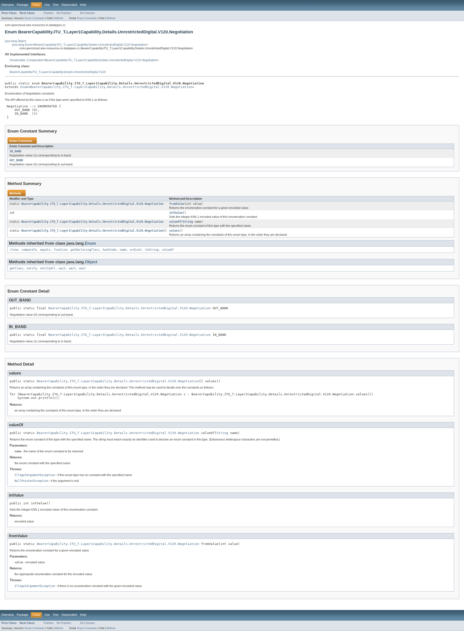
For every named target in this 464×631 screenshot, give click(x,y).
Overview (7, 5)
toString (152, 249)
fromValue (176, 203)
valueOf (175, 221)
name (123, 249)
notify (32, 268)
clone (14, 249)
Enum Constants (34, 18)
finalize (60, 249)
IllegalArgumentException (34, 475)
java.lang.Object (15, 41)
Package (22, 5)
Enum (24, 87)
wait (62, 268)
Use (47, 5)
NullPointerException (31, 481)
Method (58, 18)
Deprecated (69, 5)
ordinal (136, 249)
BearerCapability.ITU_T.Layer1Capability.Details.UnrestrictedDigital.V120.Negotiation (90, 44)
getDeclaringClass (85, 249)
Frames (49, 13)
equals (45, 249)
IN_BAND (15, 151)
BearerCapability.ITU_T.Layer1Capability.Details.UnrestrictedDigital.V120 (58, 72)
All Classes (87, 13)
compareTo (29, 249)
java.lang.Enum (22, 44)
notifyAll (47, 268)
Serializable (17, 60)
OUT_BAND (16, 160)
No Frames (64, 13)
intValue (176, 212)
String (188, 221)
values (174, 230)
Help (83, 5)
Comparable (35, 60)
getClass (16, 268)
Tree (56, 5)
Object (91, 262)
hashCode (109, 249)
